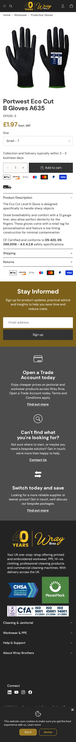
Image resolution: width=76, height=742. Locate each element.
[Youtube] (16, 692)
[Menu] (4, 6)
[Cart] (71, 6)
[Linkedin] (9, 692)
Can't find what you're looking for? (38, 434)
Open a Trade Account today (38, 374)
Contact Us (38, 460)
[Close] (72, 710)
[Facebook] (30, 692)
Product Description (17, 198)
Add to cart (53, 168)
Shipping (9, 253)
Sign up (38, 335)
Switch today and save (38, 488)
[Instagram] (23, 692)
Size (6, 133)
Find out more (38, 404)
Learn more (34, 724)
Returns (8, 262)
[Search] (11, 6)
